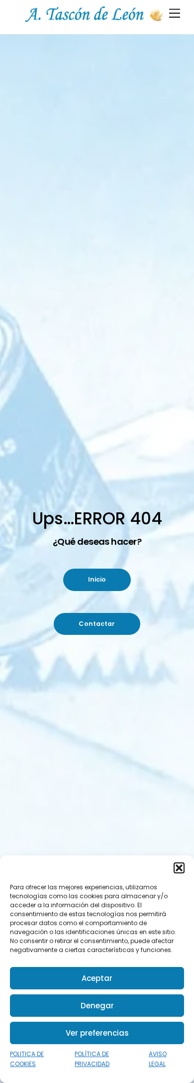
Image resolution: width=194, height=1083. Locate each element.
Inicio (97, 579)
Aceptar (97, 978)
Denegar (97, 1005)
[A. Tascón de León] (95, 21)
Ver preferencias (97, 1033)
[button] (179, 868)
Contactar (97, 623)
